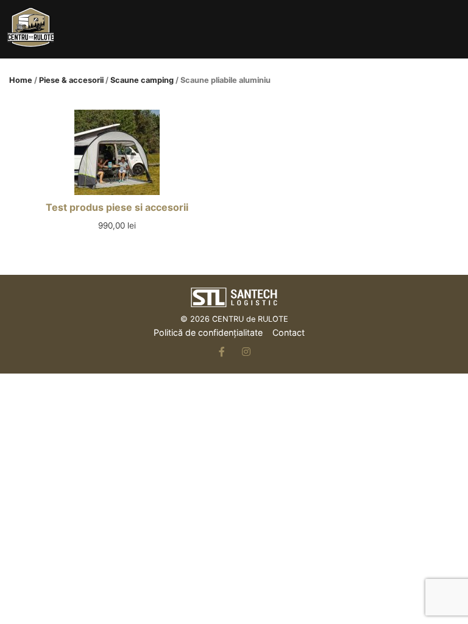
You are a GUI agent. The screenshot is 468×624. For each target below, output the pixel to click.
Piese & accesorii (71, 80)
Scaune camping (142, 80)
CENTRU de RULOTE (250, 319)
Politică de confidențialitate (208, 332)
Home (20, 80)
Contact (288, 332)
